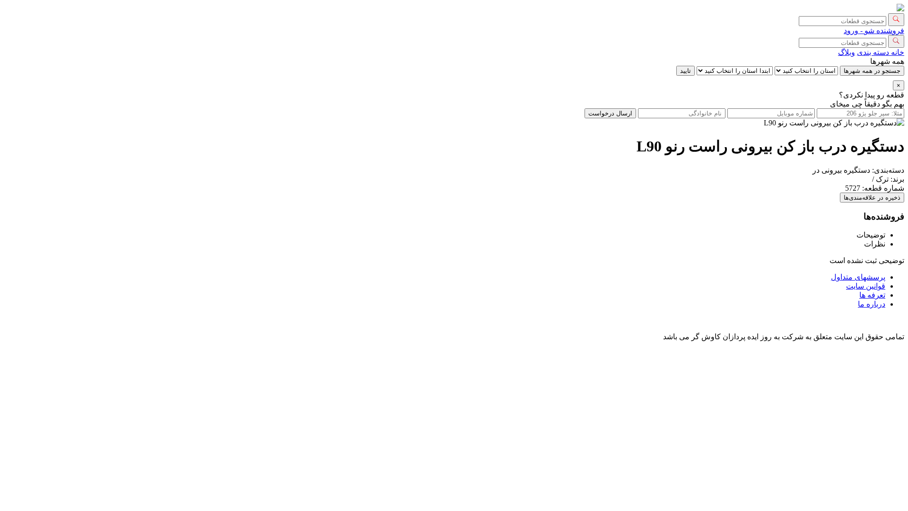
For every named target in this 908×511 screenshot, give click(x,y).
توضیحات (870, 235)
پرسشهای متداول (858, 277)
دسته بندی (873, 52)
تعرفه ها (872, 295)
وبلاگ (846, 52)
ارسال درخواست (610, 113)
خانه (896, 52)
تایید (685, 70)
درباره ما (871, 304)
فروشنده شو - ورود (874, 30)
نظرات (874, 244)
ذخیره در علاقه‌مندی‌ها (872, 197)
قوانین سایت (865, 286)
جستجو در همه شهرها (872, 70)
